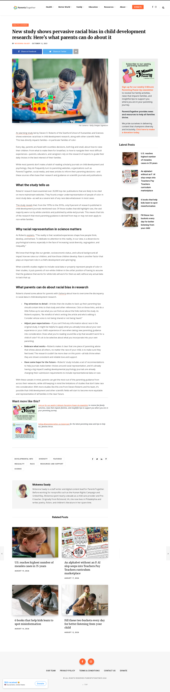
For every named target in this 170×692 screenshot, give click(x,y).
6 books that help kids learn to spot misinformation (149, 202)
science (18, 469)
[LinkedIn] (102, 459)
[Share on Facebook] (5, 140)
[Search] (161, 8)
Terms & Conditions (89, 671)
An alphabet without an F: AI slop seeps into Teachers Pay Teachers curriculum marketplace (148, 181)
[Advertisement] (138, 252)
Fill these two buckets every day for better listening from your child (84, 624)
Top (86, 685)
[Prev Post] (2, 553)
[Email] (5, 153)
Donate (123, 671)
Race (32, 464)
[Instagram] (91, 661)
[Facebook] (82, 661)
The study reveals (24, 205)
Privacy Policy (67, 671)
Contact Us (110, 671)
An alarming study (24, 133)
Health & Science (20, 25)
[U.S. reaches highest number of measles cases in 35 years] (35, 542)
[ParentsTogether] (24, 7)
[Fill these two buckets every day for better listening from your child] (85, 600)
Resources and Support (51, 464)
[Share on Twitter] (5, 146)
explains (30, 235)
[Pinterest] (106, 459)
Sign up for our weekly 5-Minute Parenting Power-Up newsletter (63, 405)
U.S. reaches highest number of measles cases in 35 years (149, 158)
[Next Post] (168, 553)
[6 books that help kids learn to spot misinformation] (35, 600)
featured (57, 459)
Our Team (51, 671)
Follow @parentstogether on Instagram (53, 424)
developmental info (24, 459)
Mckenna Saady (22, 43)
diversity (43, 459)
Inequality (19, 464)
